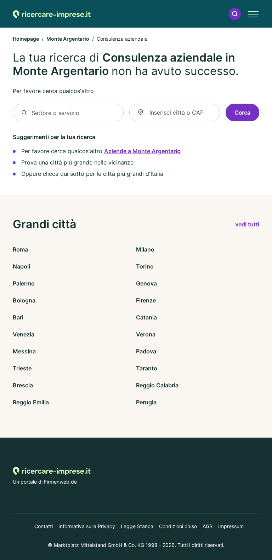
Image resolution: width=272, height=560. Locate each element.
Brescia (23, 385)
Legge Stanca (137, 526)
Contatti (43, 526)
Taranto (146, 368)
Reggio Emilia (31, 402)
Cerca (242, 112)
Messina (24, 351)
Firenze (146, 300)
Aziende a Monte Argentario (142, 151)
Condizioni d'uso (178, 526)
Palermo (24, 283)
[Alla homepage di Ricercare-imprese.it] (52, 14)
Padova (146, 351)
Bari (18, 317)
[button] (235, 14)
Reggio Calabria (157, 385)
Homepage (26, 39)
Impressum (231, 526)
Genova (146, 283)
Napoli (21, 266)
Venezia (23, 334)
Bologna (24, 300)
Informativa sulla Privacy (86, 526)
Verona (145, 334)
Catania (146, 317)
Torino (145, 266)
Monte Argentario (67, 39)
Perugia (146, 402)
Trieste (22, 368)
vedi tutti (247, 224)
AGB (207, 526)
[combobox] (174, 112)
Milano (145, 249)
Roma (20, 249)
